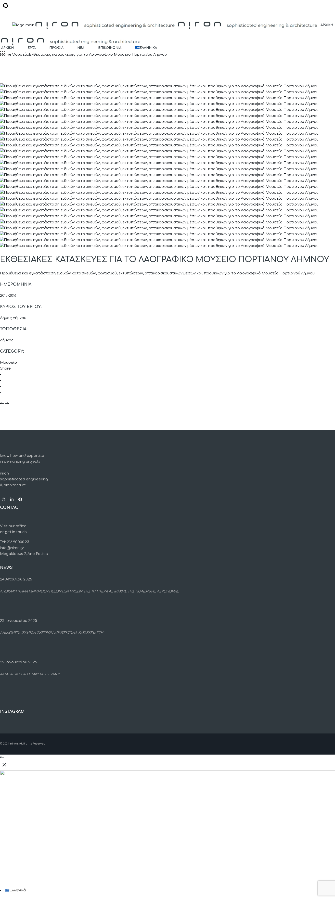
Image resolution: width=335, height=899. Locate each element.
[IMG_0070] (159, 98)
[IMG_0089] (159, 151)
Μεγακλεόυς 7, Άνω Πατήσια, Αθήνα (34, 868)
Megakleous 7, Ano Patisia (24, 554)
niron (14, 743)
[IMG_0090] (159, 157)
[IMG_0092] (159, 169)
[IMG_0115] (159, 234)
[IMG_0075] (159, 116)
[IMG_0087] (159, 139)
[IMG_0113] (159, 222)
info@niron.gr (12, 548)
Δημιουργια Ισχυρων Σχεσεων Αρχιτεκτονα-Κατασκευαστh (51, 633)
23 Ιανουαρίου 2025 (18, 621)
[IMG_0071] (159, 104)
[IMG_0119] (159, 246)
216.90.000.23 (18, 542)
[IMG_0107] (159, 204)
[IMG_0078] (159, 128)
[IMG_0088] (159, 145)
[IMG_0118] (159, 240)
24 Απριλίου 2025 (16, 579)
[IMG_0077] (159, 122)
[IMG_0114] (159, 228)
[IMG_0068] (159, 92)
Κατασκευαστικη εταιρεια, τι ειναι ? (29, 674)
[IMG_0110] (159, 210)
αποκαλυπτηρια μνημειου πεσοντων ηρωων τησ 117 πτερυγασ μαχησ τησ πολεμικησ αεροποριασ (89, 591)
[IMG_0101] (159, 193)
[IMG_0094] (159, 175)
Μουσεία (8, 362)
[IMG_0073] (159, 110)
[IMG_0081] (159, 133)
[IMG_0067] (159, 86)
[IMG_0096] (159, 187)
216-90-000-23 (19, 855)
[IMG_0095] (159, 181)
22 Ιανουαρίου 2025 (18, 662)
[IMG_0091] (159, 163)
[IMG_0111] (159, 216)
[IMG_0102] (159, 198)
